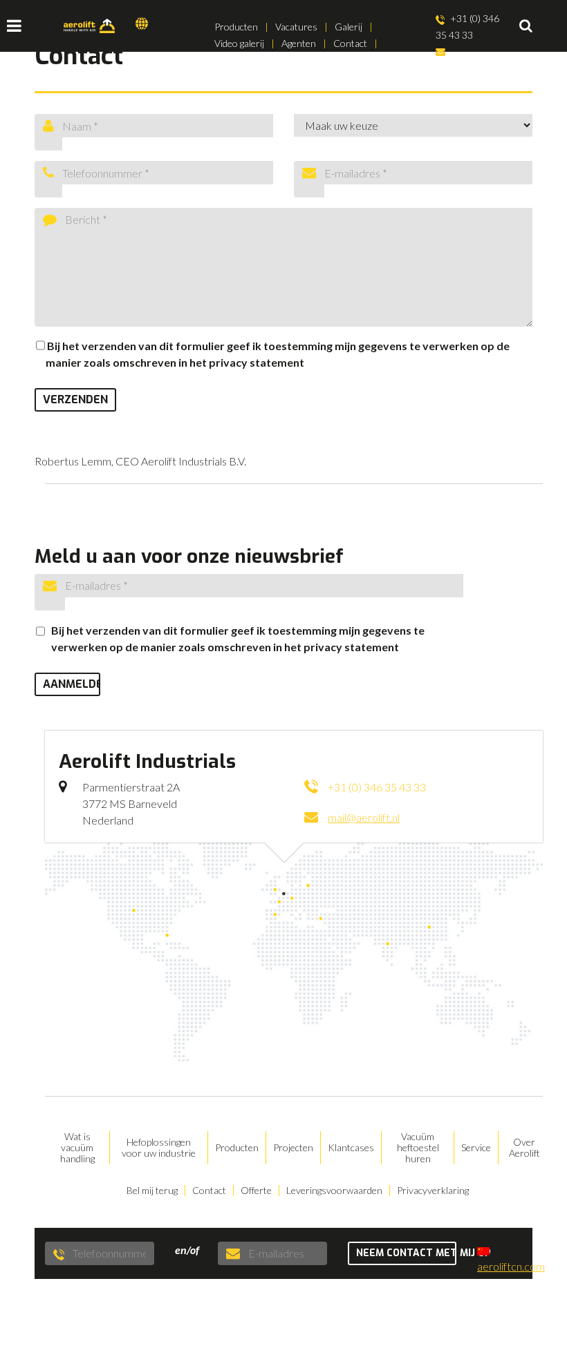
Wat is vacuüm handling (77, 1147)
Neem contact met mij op (406, 1253)
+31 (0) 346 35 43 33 (468, 26)
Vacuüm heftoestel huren (418, 1147)
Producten (236, 26)
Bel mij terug (152, 1190)
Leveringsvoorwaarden (334, 1190)
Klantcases (351, 1147)
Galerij (348, 26)
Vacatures (296, 26)
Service (476, 1147)
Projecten (293, 1147)
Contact (350, 43)
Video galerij (239, 43)
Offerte (256, 1190)
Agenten (298, 43)
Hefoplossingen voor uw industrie (159, 1148)
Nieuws (229, 60)
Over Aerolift (524, 1148)
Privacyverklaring (433, 1190)
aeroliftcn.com (511, 1266)
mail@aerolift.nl (468, 68)
